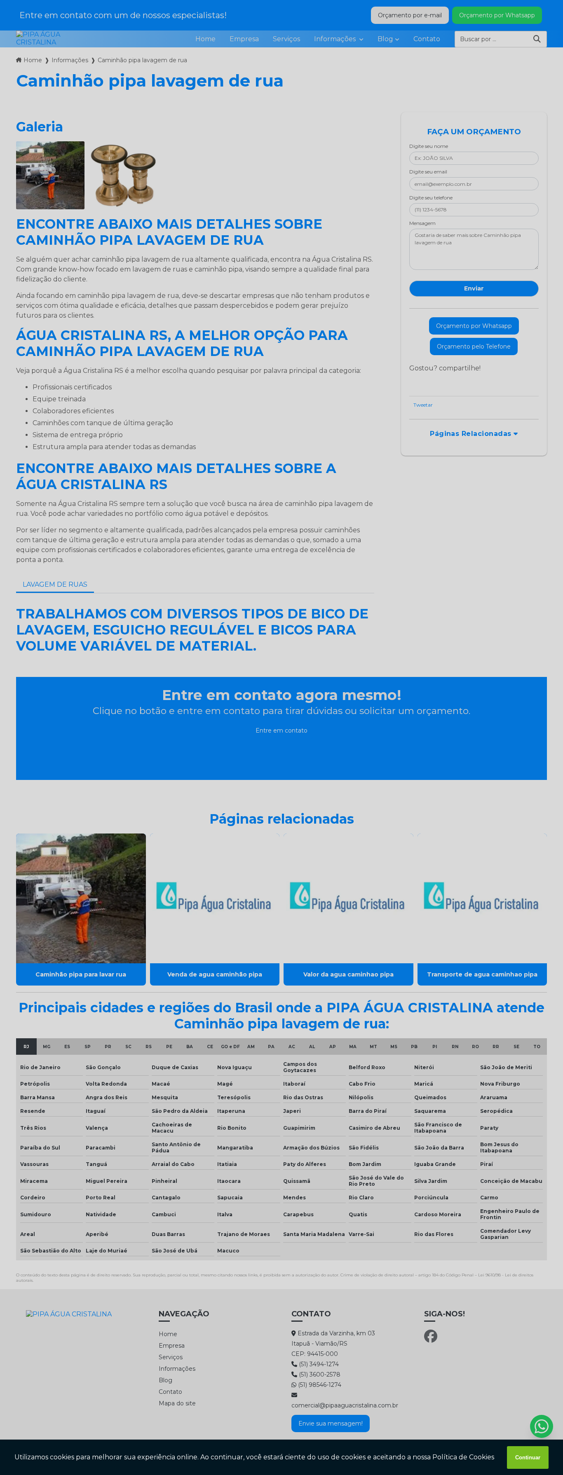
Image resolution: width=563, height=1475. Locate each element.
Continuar (527, 1457)
